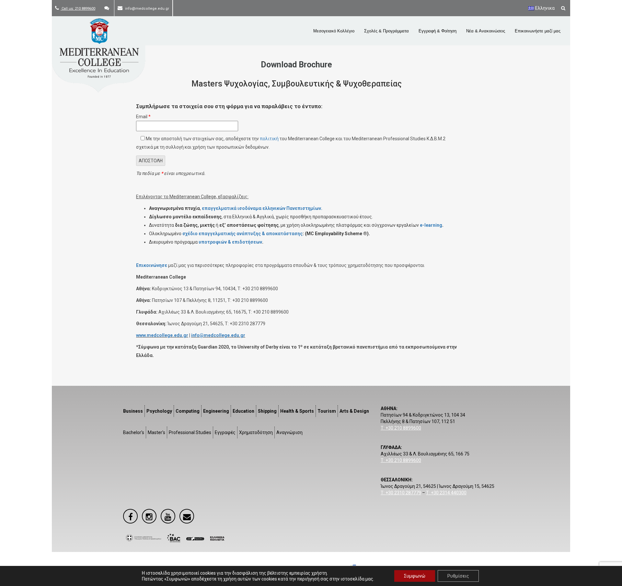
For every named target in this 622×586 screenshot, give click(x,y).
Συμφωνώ (414, 576)
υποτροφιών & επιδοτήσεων (230, 242)
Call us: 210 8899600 (78, 8)
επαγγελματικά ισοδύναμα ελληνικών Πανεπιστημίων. (262, 208)
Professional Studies (190, 432)
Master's (156, 432)
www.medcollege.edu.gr (162, 335)
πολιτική (269, 138)
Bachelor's (133, 432)
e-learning (431, 225)
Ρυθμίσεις (458, 576)
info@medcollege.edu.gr (218, 335)
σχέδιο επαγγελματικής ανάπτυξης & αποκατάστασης (242, 233)
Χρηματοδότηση (256, 432)
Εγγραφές (225, 432)
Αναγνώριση (289, 432)
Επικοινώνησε (151, 265)
